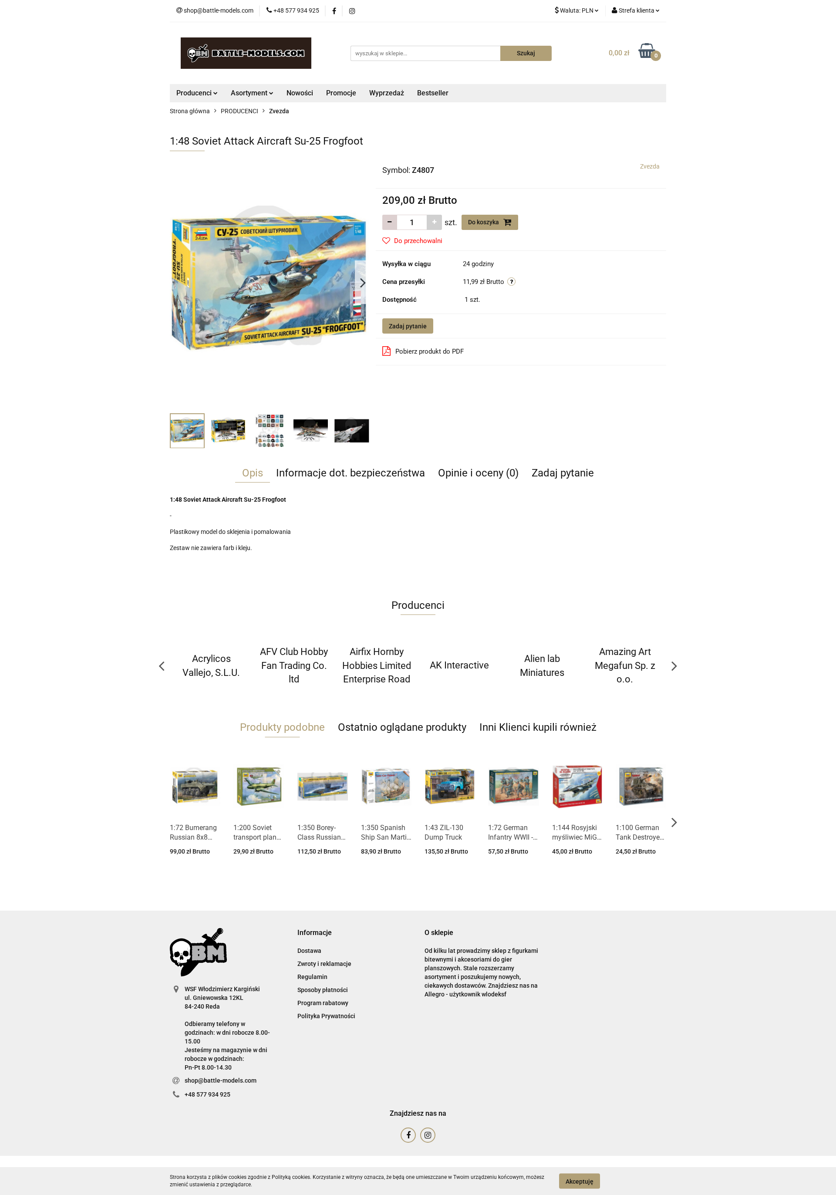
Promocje (341, 93)
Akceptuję (579, 1181)
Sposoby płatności (322, 989)
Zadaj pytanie (408, 326)
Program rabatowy (322, 1002)
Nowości (300, 93)
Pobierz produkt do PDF (429, 351)
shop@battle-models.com (220, 1080)
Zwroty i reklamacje (324, 963)
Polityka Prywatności (326, 1016)
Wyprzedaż (386, 93)
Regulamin (312, 976)
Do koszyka (484, 222)
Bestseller (432, 93)
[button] (314, 933)
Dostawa (309, 950)
